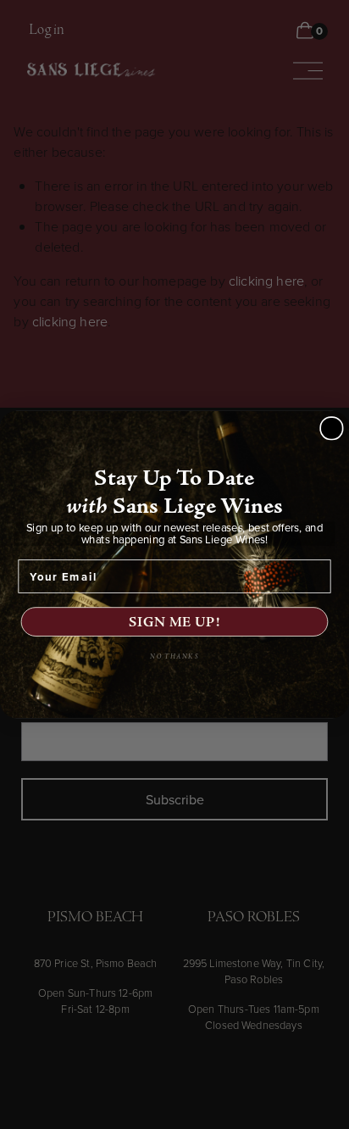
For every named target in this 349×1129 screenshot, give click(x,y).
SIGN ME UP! (174, 622)
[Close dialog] (331, 428)
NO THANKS (174, 657)
